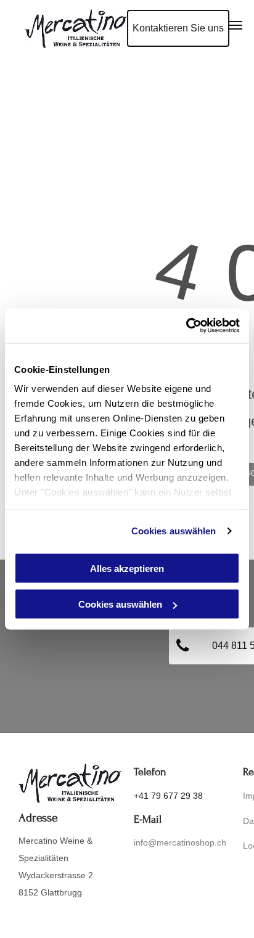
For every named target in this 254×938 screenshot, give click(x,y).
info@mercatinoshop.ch (180, 842)
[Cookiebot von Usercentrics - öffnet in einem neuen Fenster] (186, 326)
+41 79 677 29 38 (168, 796)
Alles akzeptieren (127, 568)
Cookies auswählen (173, 531)
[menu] (235, 25)
